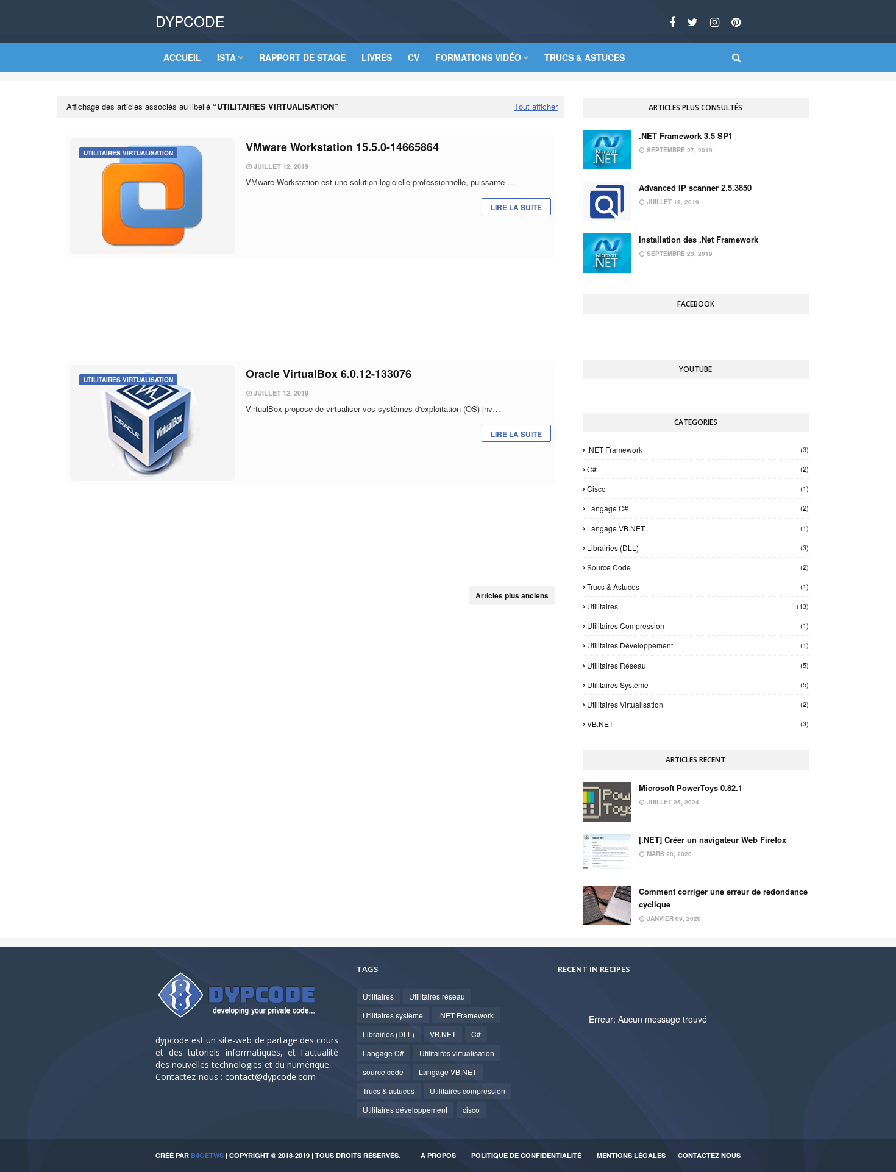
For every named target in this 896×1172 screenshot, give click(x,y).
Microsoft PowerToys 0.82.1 (690, 788)
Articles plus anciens (512, 595)
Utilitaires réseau (698, 665)
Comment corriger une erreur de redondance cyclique (723, 898)
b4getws (207, 1155)
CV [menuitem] (413, 57)
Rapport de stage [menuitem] (302, 57)
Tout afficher (536, 106)
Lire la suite (516, 207)
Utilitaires (698, 606)
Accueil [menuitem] (182, 57)
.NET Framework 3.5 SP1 (686, 135)
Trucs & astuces (698, 586)
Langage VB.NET (698, 528)
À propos (438, 1155)
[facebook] (672, 22)
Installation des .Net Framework (698, 239)
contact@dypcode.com (270, 1076)
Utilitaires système (698, 685)
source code (698, 567)
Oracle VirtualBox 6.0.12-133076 (328, 374)
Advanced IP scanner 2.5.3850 (695, 187)
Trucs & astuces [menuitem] (584, 57)
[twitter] (692, 22)
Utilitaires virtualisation (698, 704)
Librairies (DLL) (698, 547)
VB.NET (698, 724)
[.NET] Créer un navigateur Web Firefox (712, 839)
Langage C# (698, 508)
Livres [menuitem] (376, 57)
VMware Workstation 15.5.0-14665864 (342, 147)
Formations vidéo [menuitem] (478, 57)
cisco (698, 488)
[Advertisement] (310, 310)
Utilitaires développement (698, 645)
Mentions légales (631, 1155)
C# (698, 469)
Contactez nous (709, 1155)
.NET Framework (698, 449)
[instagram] (714, 22)
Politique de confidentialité (526, 1155)
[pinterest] (734, 22)
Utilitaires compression (698, 625)
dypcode (189, 21)
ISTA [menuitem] (226, 57)
